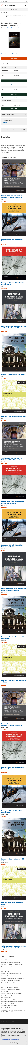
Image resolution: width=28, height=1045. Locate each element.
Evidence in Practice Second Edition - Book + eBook (13, 637)
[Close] (26, 1026)
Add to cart (13, 81)
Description (4, 53)
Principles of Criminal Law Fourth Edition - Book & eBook (12, 502)
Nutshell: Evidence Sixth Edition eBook (12, 903)
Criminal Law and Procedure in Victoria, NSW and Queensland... (12, 196)
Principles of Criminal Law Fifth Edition (12, 240)
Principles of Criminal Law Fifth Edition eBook (12, 811)
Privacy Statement (14, 1039)
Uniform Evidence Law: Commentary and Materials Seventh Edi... (13, 327)
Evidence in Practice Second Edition (13, 374)
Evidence (5, 122)
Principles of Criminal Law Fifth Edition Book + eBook (12, 546)
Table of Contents (13, 53)
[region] (14, 1034)
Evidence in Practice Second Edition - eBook (13, 860)
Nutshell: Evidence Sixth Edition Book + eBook (13, 681)
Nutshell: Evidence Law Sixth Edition (13, 416)
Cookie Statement (6, 1039)
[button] (5, 1)
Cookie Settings (14, 1043)
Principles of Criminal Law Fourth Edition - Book (12, 283)
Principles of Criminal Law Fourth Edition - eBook (12, 768)
